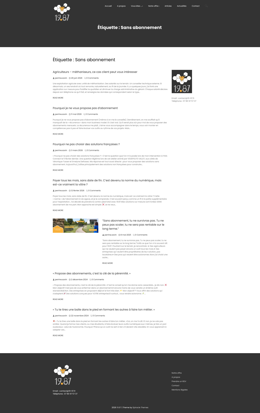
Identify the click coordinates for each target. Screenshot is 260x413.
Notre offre (153, 6)
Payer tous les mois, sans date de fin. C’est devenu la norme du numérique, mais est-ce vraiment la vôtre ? (107, 182)
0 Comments (92, 78)
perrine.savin (61, 78)
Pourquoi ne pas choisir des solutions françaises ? (86, 144)
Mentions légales (180, 389)
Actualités (181, 6)
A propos (121, 6)
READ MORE (58, 97)
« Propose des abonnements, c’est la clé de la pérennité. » (92, 273)
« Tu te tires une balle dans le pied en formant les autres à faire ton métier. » (104, 309)
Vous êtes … (136, 6)
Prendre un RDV (179, 381)
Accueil (108, 6)
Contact (195, 6)
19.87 (119, 407)
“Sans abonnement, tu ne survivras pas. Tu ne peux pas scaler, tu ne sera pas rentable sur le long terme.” (133, 225)
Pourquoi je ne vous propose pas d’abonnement (85, 108)
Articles (168, 6)
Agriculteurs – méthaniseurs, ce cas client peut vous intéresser (95, 72)
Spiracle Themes (140, 407)
